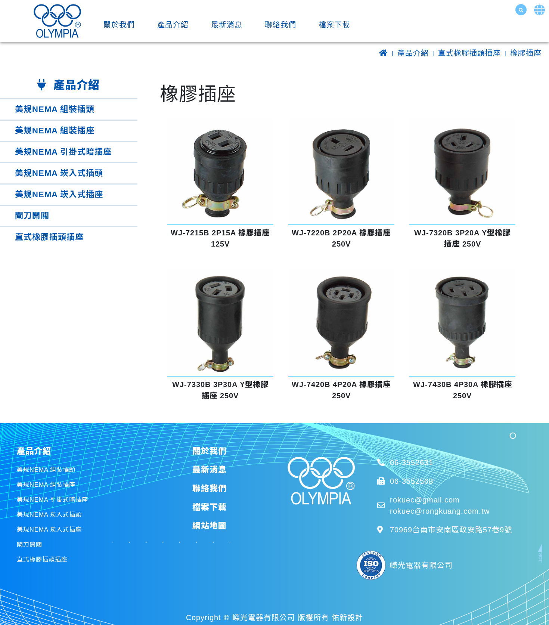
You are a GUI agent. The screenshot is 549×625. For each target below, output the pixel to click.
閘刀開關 (32, 215)
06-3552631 (411, 462)
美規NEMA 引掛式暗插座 (63, 152)
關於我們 (119, 25)
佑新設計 (347, 617)
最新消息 (226, 25)
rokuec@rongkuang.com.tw (440, 511)
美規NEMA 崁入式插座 (59, 194)
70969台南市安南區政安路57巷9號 (451, 530)
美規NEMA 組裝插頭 (54, 109)
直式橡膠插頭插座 (469, 53)
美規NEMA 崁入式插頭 (59, 173)
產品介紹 (173, 25)
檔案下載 (334, 25)
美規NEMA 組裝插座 (54, 130)
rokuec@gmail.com (425, 500)
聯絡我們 (280, 25)
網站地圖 (209, 525)
